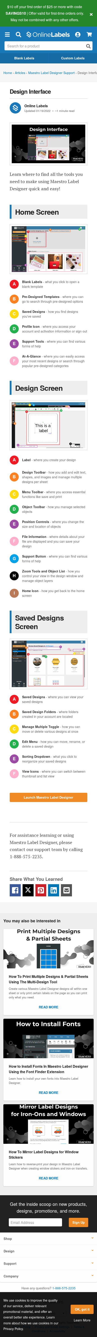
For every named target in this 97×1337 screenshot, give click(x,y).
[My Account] (77, 34)
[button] (7, 34)
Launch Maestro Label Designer (48, 797)
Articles (20, 72)
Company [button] (11, 1276)
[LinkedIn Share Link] (53, 890)
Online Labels (36, 105)
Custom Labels (73, 58)
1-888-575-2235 (64, 1288)
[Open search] (88, 46)
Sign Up (78, 1222)
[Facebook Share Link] (15, 890)
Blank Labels (24, 58)
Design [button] (9, 1251)
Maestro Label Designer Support (51, 72)
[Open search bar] (18, 34)
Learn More (82, 1320)
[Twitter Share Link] (28, 890)
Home (7, 72)
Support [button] (10, 1263)
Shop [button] (8, 1238)
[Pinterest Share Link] (40, 890)
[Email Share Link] (66, 890)
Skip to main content (16, 16)
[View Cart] (89, 34)
